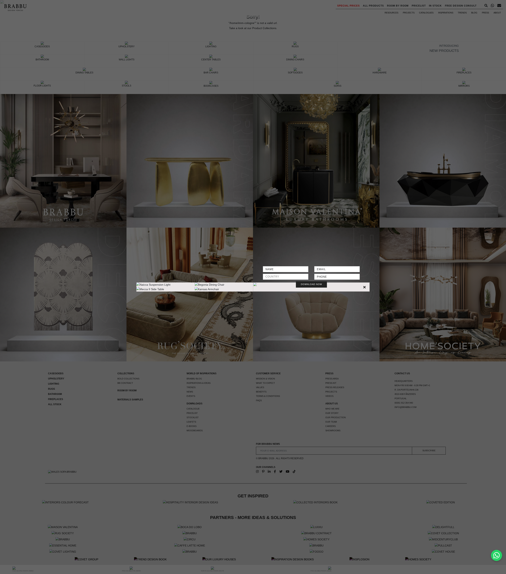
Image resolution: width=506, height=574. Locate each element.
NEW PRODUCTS (444, 51)
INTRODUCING (449, 45)
